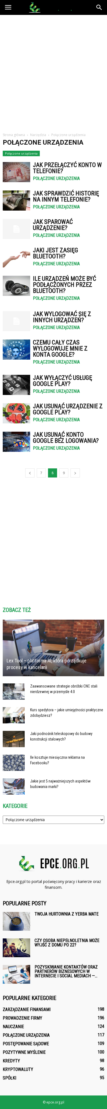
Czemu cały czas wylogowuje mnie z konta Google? (60, 348)
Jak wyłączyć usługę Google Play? (62, 380)
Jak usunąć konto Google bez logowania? (66, 437)
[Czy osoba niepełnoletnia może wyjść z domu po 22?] (16, 947)
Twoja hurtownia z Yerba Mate (66, 914)
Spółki (9, 1078)
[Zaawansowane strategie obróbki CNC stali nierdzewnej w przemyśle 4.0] (14, 691)
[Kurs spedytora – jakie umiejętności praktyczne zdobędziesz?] (14, 715)
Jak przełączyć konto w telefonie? (67, 167)
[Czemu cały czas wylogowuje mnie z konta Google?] (16, 349)
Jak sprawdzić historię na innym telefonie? (66, 196)
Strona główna (14, 134)
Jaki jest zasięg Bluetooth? (55, 253)
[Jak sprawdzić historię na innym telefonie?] (16, 200)
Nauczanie (13, 1026)
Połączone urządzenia (21, 153)
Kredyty (11, 1060)
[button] (99, 7)
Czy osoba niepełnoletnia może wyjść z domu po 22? (67, 943)
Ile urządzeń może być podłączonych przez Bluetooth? (64, 284)
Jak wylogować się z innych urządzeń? (62, 317)
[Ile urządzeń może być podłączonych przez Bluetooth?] (16, 286)
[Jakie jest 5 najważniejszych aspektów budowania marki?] (14, 786)
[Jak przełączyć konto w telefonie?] (16, 172)
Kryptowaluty (18, 1069)
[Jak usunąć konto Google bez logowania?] (16, 442)
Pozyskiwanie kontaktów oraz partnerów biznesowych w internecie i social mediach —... (66, 971)
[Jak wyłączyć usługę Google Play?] (16, 385)
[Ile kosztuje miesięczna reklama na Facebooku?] (14, 763)
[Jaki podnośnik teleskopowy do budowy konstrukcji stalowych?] (14, 739)
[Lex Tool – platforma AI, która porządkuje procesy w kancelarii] (53, 648)
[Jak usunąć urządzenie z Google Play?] (16, 413)
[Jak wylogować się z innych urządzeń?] (16, 321)
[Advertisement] (53, 71)
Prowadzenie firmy (22, 1018)
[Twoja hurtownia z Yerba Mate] (16, 921)
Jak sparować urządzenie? (53, 224)
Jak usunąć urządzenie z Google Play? (68, 409)
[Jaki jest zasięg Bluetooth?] (16, 257)
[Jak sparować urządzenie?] (16, 229)
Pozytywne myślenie (24, 1052)
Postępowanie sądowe (26, 1043)
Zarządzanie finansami (26, 1009)
